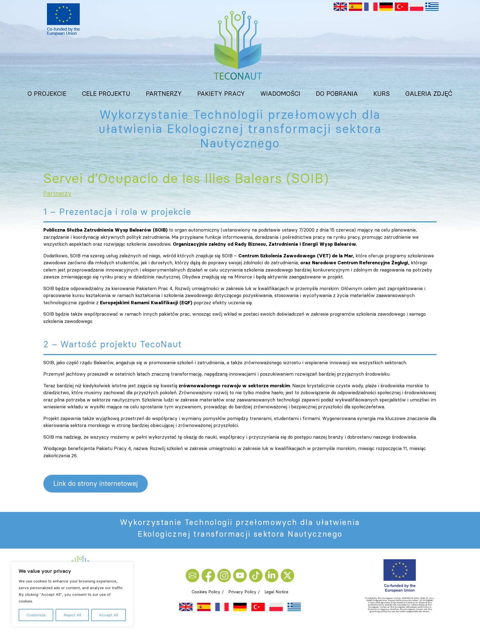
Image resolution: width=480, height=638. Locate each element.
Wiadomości (280, 93)
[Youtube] (241, 575)
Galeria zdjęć (428, 93)
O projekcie (47, 93)
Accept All (108, 614)
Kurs (381, 93)
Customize (36, 614)
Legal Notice (276, 591)
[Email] (193, 575)
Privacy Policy (242, 591)
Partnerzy (164, 93)
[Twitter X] (287, 575)
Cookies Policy (206, 591)
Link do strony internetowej (95, 483)
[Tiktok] (257, 575)
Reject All (72, 614)
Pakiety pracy (221, 93)
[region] (72, 594)
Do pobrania (337, 93)
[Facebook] (209, 575)
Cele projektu (106, 93)
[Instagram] (225, 575)
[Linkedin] (273, 575)
